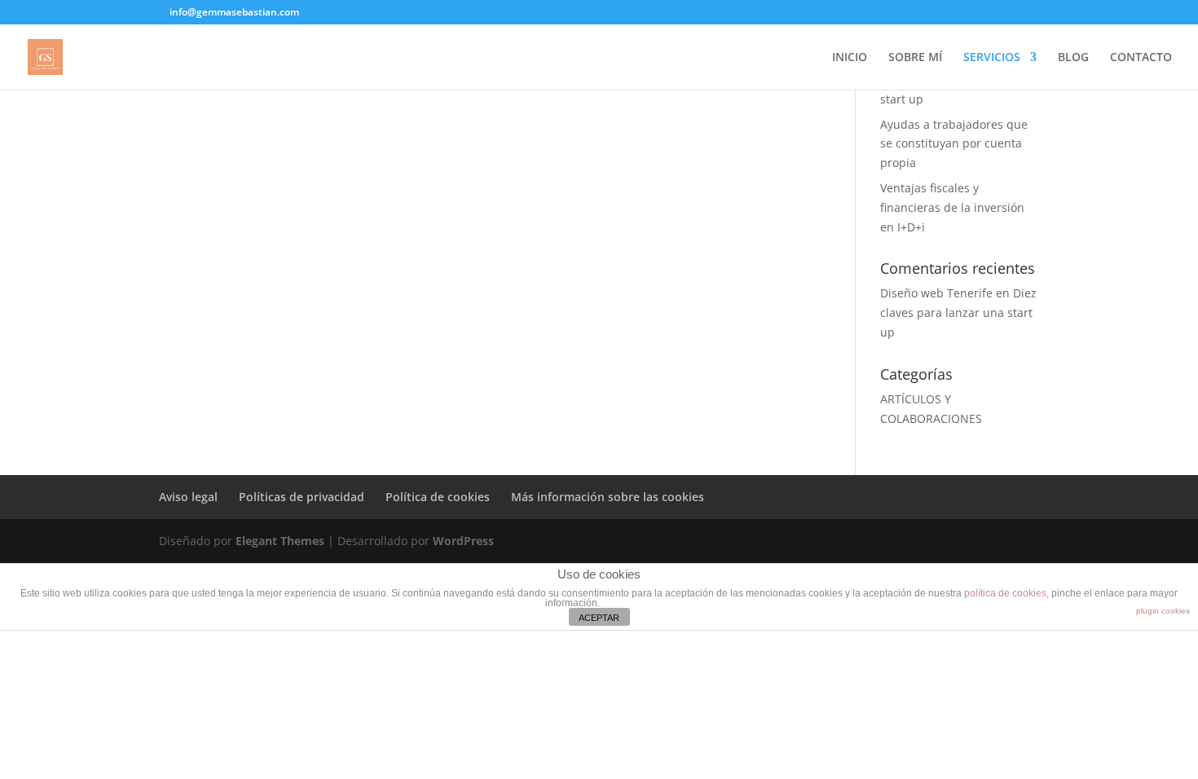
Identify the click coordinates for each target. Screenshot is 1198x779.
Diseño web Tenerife (936, 293)
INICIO (849, 57)
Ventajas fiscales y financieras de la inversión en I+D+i (952, 207)
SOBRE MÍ (915, 57)
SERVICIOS (991, 57)
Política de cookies (437, 496)
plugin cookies (1163, 610)
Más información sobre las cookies (607, 496)
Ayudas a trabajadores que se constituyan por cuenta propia (954, 144)
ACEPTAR (599, 618)
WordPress (463, 540)
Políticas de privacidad (301, 496)
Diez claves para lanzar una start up (958, 312)
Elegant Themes (280, 540)
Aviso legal (188, 496)
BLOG (1073, 57)
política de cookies (1005, 593)
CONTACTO (1141, 57)
